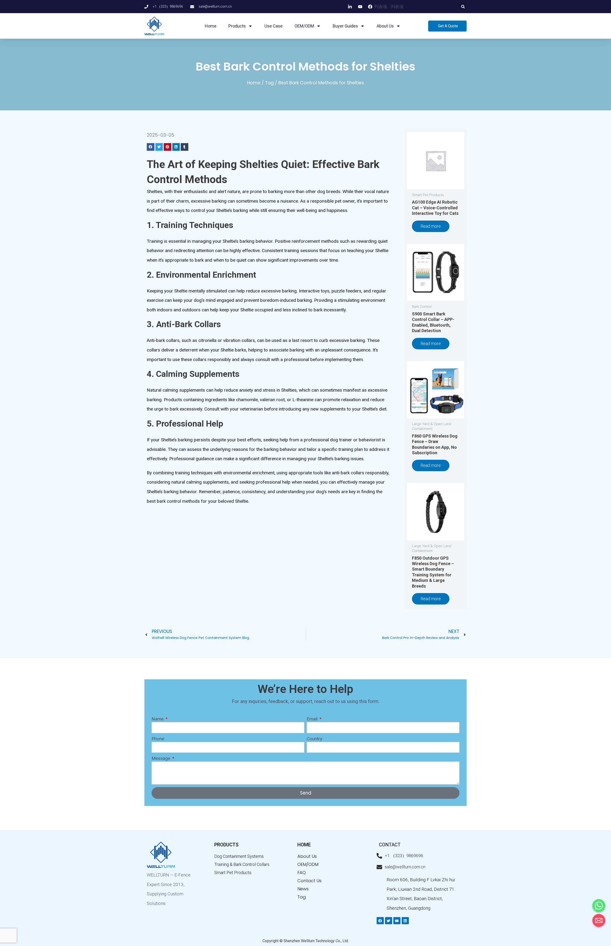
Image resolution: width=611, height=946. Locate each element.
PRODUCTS (226, 845)
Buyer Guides (345, 25)
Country (314, 738)
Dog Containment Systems (239, 856)
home (304, 845)
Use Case (273, 25)
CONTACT (389, 845)
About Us (307, 856)
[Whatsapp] (598, 905)
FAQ (301, 873)
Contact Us (309, 881)
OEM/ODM (304, 25)
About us (385, 25)
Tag (269, 83)
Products (237, 25)
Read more (431, 226)
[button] (463, 6)
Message (161, 758)
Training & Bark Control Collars (241, 864)
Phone (158, 738)
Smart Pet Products (232, 872)
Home (210, 25)
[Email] (598, 920)
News (303, 889)
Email (313, 719)
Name (158, 719)
